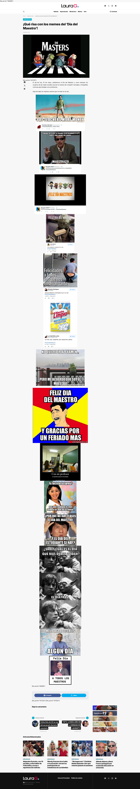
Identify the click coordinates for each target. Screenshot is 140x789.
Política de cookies (76, 778)
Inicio (24, 16)
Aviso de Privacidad (64, 778)
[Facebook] (105, 5)
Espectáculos (30, 16)
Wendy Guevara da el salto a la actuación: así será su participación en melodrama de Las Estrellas (57, 765)
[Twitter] (108, 5)
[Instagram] (112, 5)
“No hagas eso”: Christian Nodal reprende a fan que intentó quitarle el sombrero (82, 764)
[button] (23, 11)
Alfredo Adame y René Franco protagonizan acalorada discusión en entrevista (105, 765)
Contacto (114, 11)
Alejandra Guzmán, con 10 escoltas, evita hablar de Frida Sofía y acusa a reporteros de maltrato (33, 765)
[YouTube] (115, 5)
